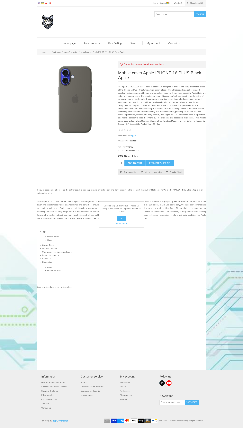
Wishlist (123, 399)
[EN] (39, 3)
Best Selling (115, 43)
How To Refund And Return (53, 382)
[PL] (46, 3)
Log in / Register (159, 3)
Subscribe (191, 402)
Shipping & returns (49, 391)
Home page (69, 43)
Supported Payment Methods (54, 387)
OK (121, 218)
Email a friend (176, 172)
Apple (133, 136)
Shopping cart (126, 395)
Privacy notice (47, 395)
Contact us (174, 43)
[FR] (50, 3)
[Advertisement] (121, 350)
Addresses (125, 391)
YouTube (169, 383)
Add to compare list (153, 172)
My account (153, 43)
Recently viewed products (92, 387)
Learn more (121, 223)
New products (92, 43)
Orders (123, 387)
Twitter (162, 383)
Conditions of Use (49, 399)
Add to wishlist (130, 172)
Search (200, 14)
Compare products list (90, 391)
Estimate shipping (159, 163)
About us (45, 403)
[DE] (42, 3)
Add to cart (135, 163)
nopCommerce (60, 421)
